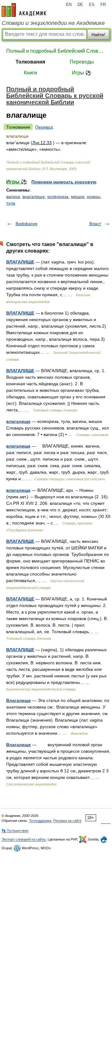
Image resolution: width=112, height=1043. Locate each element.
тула (10, 203)
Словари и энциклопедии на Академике (53, 23)
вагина (13, 196)
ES (92, 4)
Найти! (98, 34)
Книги (30, 72)
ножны (93, 196)
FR (103, 4)
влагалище (18, 421)
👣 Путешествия (15, 830)
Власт (95, 223)
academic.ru (24, 10)
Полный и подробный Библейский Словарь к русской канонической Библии (56, 51)
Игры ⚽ (81, 72)
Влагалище (18, 700)
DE (80, 4)
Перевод (44, 127)
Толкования (30, 61)
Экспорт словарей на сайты (24, 839)
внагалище (33, 196)
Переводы (82, 61)
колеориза (57, 196)
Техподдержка (40, 821)
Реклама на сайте (67, 821)
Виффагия (26, 223)
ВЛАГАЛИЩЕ (20, 261)
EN (69, 4)
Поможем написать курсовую (63, 181)
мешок (77, 196)
